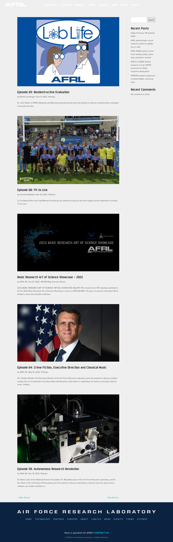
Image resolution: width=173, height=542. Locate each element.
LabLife (103, 5)
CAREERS (72, 519)
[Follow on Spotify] (102, 526)
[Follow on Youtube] (96, 526)
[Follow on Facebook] (71, 526)
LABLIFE (96, 519)
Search (151, 20)
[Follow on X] (77, 526)
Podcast (51, 96)
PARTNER (66, 5)
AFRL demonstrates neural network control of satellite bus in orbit (142, 43)
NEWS (115, 5)
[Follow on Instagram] (89, 526)
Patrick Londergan (27, 96)
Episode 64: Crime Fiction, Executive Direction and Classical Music (62, 367)
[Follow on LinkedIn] (83, 526)
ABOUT (92, 5)
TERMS (130, 519)
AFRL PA (23, 281)
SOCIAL (134, 5)
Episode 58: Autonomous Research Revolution (48, 469)
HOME (29, 519)
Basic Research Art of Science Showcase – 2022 (50, 277)
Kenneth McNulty (27, 194)
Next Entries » (113, 497)
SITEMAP (142, 519)
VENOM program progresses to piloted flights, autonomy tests (143, 78)
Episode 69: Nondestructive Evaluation (43, 92)
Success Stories (59, 281)
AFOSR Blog (46, 281)
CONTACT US (101, 533)
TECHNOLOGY (50, 5)
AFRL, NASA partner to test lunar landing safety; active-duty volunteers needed (142, 54)
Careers (78, 5)
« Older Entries (23, 497)
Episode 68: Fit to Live (32, 190)
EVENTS (124, 5)
